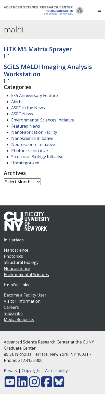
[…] (6, 56)
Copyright (31, 370)
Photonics (13, 256)
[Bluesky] (59, 385)
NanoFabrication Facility (34, 132)
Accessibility (56, 370)
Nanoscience (16, 250)
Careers (11, 307)
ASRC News (22, 114)
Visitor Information (22, 301)
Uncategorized (25, 163)
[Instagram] (34, 385)
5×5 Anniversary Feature (34, 95)
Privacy (10, 370)
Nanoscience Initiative (32, 138)
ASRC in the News (28, 107)
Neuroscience (17, 268)
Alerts (16, 101)
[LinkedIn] (22, 385)
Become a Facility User (25, 295)
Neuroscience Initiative (33, 144)
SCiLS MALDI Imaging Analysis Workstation (48, 70)
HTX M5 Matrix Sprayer (38, 49)
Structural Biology (21, 262)
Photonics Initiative (29, 150)
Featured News (25, 126)
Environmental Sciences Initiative (42, 120)
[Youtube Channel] (10, 385)
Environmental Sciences (26, 274)
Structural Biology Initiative (37, 156)
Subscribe (13, 313)
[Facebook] (47, 385)
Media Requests (19, 319)
